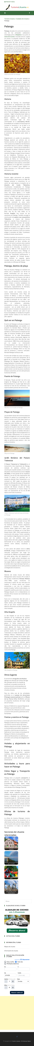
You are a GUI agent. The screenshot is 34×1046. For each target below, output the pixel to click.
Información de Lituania (11, 951)
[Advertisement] (17, 1013)
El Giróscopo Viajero (26, 1041)
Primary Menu (10, 2)
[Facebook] (29, 13)
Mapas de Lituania (9, 947)
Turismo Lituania (16, 1041)
